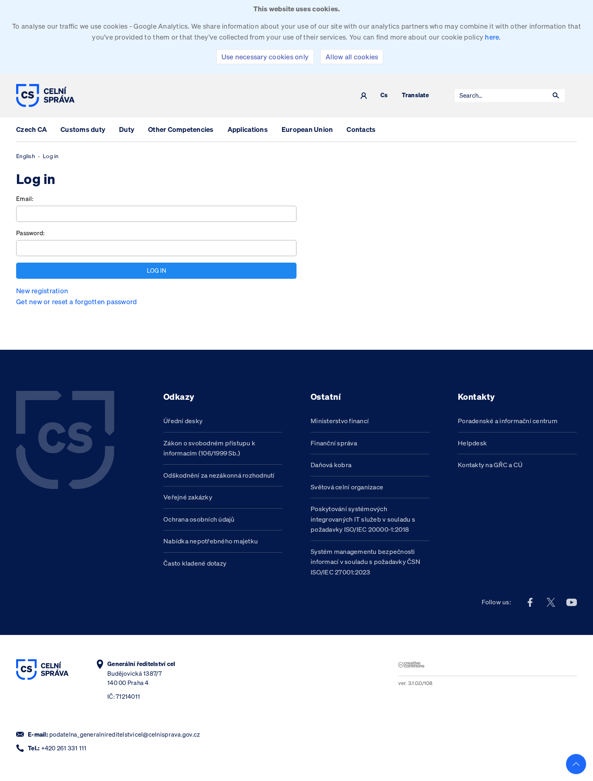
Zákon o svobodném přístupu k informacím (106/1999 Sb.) (209, 448)
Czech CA (31, 129)
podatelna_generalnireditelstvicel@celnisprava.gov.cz (124, 734)
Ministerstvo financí (340, 420)
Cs (384, 95)
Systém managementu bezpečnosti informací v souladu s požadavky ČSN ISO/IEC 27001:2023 (365, 561)
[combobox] (501, 95)
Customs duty (83, 129)
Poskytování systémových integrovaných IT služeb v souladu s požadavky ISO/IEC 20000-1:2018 (363, 519)
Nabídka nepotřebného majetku (210, 541)
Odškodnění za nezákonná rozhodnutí (219, 475)
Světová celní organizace (347, 486)
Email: (24, 199)
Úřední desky (183, 420)
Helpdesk (472, 443)
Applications (248, 129)
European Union (307, 129)
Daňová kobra (331, 464)
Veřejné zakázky (187, 497)
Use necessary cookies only (265, 56)
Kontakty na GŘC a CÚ (490, 464)
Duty (126, 129)
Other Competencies (181, 129)
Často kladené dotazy (194, 563)
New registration (42, 290)
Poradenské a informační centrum (508, 420)
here (492, 37)
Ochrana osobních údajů (199, 519)
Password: (30, 233)
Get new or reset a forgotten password (76, 301)
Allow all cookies (352, 56)
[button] (556, 95)
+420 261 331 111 (64, 748)
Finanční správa (334, 443)
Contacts (361, 129)
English (25, 156)
